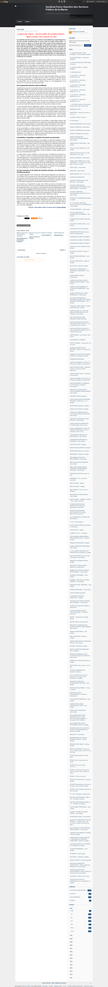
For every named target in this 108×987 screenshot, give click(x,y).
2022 (71, 945)
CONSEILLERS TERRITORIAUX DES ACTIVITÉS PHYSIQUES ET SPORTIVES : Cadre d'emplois (80, 414)
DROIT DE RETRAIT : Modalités (77, 486)
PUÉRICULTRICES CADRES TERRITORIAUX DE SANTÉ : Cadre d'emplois (78, 705)
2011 (71, 977)
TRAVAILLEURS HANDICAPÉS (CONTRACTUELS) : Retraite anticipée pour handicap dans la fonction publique (80, 865)
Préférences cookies (88, 986)
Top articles (45, 986)
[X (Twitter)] (62, 1)
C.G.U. (64, 986)
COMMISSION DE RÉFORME (77, 359)
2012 (71, 974)
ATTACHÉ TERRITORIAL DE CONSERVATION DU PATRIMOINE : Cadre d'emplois (80, 214)
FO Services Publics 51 (26, 986)
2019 (71, 955)
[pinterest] (64, 1)
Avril (72, 921)
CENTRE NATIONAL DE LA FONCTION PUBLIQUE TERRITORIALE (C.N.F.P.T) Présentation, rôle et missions (79, 312)
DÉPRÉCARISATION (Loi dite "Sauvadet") (79, 451)
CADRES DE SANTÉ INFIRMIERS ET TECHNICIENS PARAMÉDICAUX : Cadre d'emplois (79, 288)
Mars (72, 924)
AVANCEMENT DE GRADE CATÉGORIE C (80, 243)
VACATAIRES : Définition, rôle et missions (79, 876)
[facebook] (59, 1)
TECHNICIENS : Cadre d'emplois (77, 853)
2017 (71, 961)
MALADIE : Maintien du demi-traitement (79, 622)
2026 (71, 908)
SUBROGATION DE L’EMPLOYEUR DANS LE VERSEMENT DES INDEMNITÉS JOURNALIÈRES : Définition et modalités (80, 839)
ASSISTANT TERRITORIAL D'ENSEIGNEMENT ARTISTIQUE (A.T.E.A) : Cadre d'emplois (80, 193)
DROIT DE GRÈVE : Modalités (77, 483)
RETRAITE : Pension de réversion (78, 776)
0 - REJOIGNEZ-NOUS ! (75, 72)
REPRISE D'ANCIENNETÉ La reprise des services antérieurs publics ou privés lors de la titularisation (80, 750)
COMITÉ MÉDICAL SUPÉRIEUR (77, 339)
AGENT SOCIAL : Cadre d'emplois (78, 167)
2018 (71, 958)
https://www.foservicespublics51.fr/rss (80, 33)
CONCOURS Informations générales (78, 396)
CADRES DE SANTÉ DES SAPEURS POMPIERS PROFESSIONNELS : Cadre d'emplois (79, 282)
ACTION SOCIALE (74, 120)
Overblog (63, 983)
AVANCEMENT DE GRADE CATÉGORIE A (80, 236)
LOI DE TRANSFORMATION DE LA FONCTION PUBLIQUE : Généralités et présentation (79, 612)
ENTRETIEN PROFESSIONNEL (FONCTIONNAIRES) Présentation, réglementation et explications (78, 512)
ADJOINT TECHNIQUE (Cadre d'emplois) (79, 133)
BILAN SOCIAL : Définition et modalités (79, 265)
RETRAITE (72, 900)
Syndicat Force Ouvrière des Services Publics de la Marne (67, 8)
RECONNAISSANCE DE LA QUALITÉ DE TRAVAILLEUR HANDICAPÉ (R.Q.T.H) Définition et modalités (79, 729)
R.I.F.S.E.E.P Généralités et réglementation (80, 794)
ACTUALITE (73, 893)
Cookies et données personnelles (75, 986)
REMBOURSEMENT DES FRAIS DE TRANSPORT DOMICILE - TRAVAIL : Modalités (78, 739)
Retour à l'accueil (41, 253)
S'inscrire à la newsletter (23, 225)
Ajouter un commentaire (30, 259)
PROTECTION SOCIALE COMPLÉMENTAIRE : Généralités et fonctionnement (78, 694)
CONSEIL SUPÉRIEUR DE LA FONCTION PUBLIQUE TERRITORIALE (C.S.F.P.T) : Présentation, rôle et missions (80, 430)
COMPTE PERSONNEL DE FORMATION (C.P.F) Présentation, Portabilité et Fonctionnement (79, 385)
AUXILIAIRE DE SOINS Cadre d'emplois (79, 228)
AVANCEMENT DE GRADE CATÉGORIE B (80, 240)
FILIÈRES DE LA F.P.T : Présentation (78, 533)
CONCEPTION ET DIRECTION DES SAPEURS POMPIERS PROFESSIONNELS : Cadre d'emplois (80, 391)
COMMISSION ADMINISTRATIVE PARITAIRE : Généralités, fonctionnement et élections (80, 349)
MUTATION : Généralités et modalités (78, 646)
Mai (71, 917)
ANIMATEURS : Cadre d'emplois (77, 170)
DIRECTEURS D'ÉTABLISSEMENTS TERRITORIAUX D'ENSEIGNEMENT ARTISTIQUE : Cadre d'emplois (78, 469)
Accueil (19, 21)
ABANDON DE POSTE (75, 109)
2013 (71, 971)
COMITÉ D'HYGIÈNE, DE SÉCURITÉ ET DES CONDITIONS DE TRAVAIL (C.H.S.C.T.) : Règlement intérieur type (80, 330)
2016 (71, 964)
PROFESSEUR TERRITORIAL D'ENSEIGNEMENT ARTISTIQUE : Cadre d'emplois (79, 683)
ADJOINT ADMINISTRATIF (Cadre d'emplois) (80, 123)
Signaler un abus (58, 986)
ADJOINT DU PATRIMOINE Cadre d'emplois (80, 130)
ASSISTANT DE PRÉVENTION (77, 177)
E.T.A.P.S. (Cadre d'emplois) (76, 522)
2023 (71, 942)
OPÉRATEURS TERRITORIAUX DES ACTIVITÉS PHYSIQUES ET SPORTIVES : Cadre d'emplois (80, 656)
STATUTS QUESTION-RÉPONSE (78, 890)
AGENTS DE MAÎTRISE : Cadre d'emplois (79, 157)
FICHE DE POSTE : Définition (77, 530)
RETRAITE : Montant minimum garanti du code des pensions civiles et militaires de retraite (79, 771)
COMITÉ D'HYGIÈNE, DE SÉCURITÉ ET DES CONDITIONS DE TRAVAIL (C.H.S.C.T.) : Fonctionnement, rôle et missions (80, 324)
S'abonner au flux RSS (78, 31)
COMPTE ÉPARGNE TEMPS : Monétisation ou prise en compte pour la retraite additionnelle (80, 369)
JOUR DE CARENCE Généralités (77, 592)
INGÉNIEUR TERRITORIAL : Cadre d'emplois (80, 589)
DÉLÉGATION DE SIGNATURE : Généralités (80, 447)
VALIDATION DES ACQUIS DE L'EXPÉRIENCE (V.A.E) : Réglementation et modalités (80, 881)
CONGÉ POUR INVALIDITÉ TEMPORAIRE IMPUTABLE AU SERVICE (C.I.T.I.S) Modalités (80, 401)
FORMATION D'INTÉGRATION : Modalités (79, 542)
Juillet (72, 910)
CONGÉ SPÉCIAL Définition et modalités (79, 405)
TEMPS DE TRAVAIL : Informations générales (80, 860)
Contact (27, 21)
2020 (71, 951)
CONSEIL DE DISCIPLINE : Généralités (79, 409)
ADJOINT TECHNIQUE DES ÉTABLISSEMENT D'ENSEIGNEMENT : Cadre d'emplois (79, 138)
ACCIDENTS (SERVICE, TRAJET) (78, 117)
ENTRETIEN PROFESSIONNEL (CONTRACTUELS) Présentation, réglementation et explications (77, 506)
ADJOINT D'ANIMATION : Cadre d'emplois (79, 127)
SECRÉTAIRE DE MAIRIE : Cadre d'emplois (80, 816)
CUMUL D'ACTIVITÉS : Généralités (78, 444)
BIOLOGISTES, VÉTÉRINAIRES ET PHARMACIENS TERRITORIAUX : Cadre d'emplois (79, 271)
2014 (71, 968)
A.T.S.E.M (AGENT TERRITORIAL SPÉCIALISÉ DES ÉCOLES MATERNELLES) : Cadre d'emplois (80, 204)
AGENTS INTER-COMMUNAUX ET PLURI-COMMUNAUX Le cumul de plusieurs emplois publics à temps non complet (80, 162)
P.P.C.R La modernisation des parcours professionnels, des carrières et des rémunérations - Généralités (79, 676)
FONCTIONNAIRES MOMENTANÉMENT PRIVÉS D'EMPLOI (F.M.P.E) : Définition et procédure (80, 538)
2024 (71, 938)
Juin (72, 914)
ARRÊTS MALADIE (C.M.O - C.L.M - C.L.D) (80, 174)
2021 (71, 948)
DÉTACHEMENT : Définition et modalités (79, 454)
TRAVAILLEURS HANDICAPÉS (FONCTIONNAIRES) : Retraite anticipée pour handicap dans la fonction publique (80, 871)
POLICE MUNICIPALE (75, 897)
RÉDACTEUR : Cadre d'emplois (77, 734)
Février (72, 927)
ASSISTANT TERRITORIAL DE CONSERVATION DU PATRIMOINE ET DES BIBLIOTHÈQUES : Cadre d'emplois (80, 187)
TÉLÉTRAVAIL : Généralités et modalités (79, 857)
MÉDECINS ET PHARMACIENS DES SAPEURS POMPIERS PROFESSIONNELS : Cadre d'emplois (80, 627)
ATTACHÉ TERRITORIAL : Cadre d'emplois (80, 209)
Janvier (72, 931)
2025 (71, 935)
